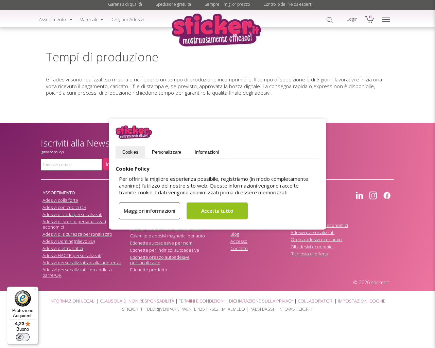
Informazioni (207, 151)
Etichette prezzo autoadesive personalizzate (160, 260)
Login (352, 19)
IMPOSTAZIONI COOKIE (361, 301)
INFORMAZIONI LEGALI (72, 301)
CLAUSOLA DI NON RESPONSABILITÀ (137, 301)
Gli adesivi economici (312, 247)
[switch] (23, 337)
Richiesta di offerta (309, 254)
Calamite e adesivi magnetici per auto (167, 236)
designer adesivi (127, 19)
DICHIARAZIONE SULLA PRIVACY (261, 301)
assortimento (52, 19)
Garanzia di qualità (125, 4)
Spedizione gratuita (173, 4)
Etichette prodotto (148, 270)
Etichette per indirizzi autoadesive (164, 250)
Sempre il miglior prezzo (227, 4)
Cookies (130, 151)
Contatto (239, 248)
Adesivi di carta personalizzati (72, 214)
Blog (234, 234)
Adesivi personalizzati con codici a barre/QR (77, 272)
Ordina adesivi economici (316, 239)
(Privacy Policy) (52, 152)
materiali (88, 19)
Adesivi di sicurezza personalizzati (77, 234)
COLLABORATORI (315, 301)
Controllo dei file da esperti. (288, 4)
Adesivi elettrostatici (62, 248)
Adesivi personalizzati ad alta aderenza (81, 262)
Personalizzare (166, 151)
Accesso (238, 241)
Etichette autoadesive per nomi (161, 243)
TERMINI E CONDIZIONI (202, 301)
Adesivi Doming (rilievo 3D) (68, 241)
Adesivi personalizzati (312, 232)
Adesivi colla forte (60, 200)
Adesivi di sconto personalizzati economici (74, 224)
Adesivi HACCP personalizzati (71, 255)
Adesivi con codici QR (64, 207)
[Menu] (34, 291)
